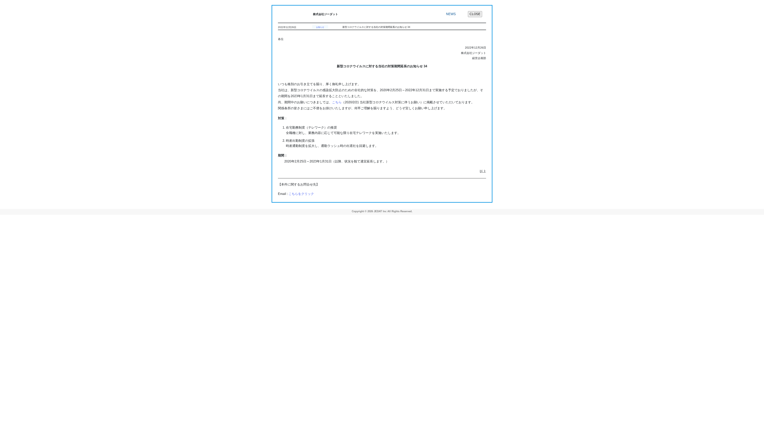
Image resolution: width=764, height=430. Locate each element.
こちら (337, 102)
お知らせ (320, 27)
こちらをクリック (301, 193)
